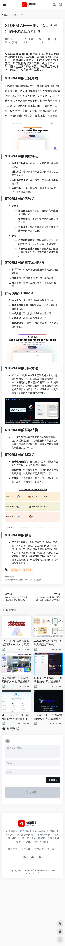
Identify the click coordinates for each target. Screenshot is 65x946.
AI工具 (13, 15)
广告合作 (39, 849)
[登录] (54, 5)
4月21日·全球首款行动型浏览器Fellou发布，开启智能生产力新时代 (15, 642)
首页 (6, 15)
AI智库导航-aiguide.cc (18, 53)
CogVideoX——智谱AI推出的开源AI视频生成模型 (48, 716)
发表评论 (53, 780)
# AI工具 (16, 570)
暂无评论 (13, 729)
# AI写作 (28, 570)
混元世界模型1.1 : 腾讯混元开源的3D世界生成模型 (16, 679)
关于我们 (52, 849)
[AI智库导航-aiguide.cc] (32, 4)
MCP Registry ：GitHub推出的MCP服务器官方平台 (16, 716)
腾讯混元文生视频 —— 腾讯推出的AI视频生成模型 (48, 679)
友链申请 (13, 849)
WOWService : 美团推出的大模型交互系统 (47, 642)
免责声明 (26, 849)
